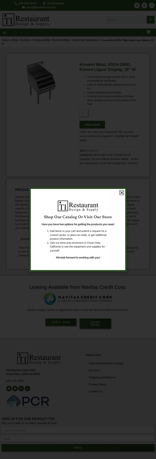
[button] (122, 192)
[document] (78, 229)
